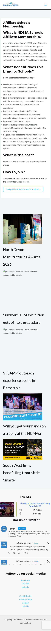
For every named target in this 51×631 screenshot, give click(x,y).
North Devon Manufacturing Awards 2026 (21, 256)
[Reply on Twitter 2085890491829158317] (10, 553)
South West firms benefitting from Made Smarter (21, 472)
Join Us (25, 606)
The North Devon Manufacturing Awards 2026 (35, 504)
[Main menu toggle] (45, 5)
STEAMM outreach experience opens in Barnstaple (19, 380)
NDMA (19, 543)
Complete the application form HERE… (23, 189)
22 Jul (36, 561)
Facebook (25, 580)
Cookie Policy (25, 596)
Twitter (25, 583)
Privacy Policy (25, 599)
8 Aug (36, 543)
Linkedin (25, 587)
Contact (25, 603)
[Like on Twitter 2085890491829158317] (19, 553)
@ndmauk (27, 543)
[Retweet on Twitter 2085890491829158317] (14, 553)
